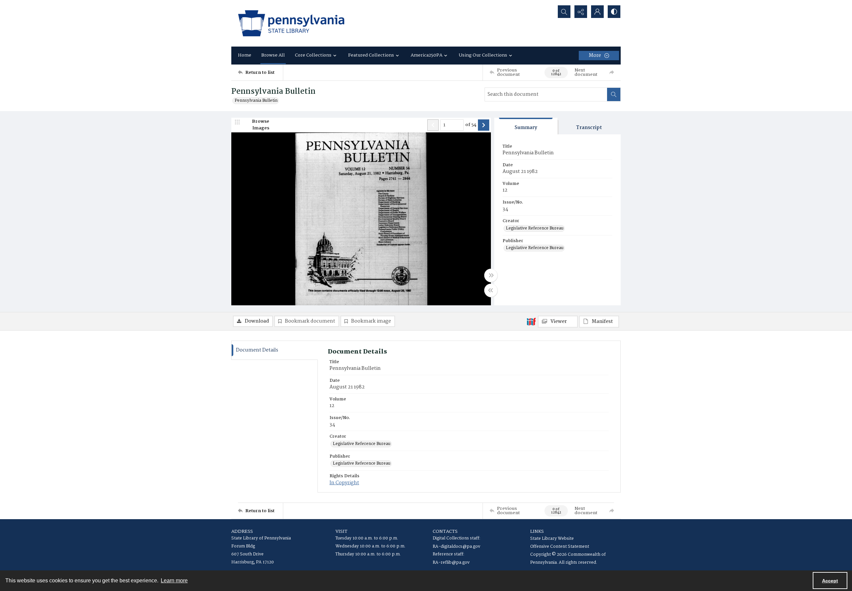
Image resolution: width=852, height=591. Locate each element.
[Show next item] (483, 125)
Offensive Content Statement (559, 546)
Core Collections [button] (313, 55)
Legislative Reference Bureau (534, 228)
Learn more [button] (174, 580)
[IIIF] (531, 321)
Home (244, 55)
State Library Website (552, 538)
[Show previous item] (433, 125)
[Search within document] (613, 94)
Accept (830, 580)
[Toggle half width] (491, 290)
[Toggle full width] (491, 275)
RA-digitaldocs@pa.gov (456, 546)
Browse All (273, 55)
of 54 (470, 125)
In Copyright (344, 483)
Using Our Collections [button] (483, 55)
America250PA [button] (426, 55)
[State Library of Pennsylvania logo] (291, 23)
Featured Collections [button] (371, 55)
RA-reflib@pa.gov (451, 562)
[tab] (525, 126)
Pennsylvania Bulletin (256, 100)
